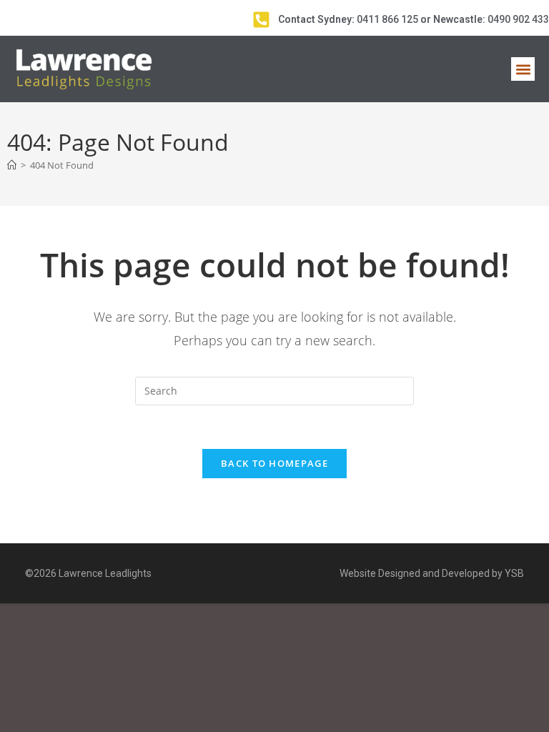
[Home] (11, 165)
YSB (514, 573)
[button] (523, 69)
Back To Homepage (274, 463)
